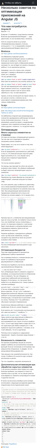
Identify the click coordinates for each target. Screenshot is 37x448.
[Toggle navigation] (33, 3)
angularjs (6, 23)
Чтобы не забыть (12, 3)
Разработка (13, 444)
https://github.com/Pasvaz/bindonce (15, 53)
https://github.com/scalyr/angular (14, 107)
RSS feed (5, 447)
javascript (17, 23)
